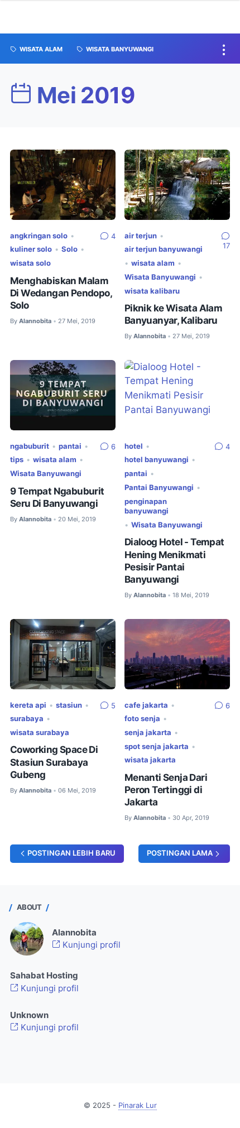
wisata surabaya (39, 732)
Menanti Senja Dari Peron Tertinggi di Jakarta (165, 790)
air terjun (140, 236)
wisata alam (153, 263)
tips (16, 459)
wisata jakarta (150, 760)
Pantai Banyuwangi (159, 487)
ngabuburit (29, 446)
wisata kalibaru (152, 291)
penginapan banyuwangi (146, 506)
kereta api (28, 705)
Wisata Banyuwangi (160, 277)
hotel (133, 446)
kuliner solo (31, 249)
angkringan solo (39, 236)
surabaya (27, 718)
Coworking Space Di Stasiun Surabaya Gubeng (54, 762)
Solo (69, 249)
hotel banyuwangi (156, 459)
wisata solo (30, 263)
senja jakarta (147, 732)
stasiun (69, 705)
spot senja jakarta (156, 746)
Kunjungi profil (90, 945)
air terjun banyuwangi (163, 249)
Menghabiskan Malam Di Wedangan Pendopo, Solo (61, 293)
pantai (70, 446)
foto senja (142, 718)
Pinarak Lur (137, 1105)
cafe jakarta (146, 705)
